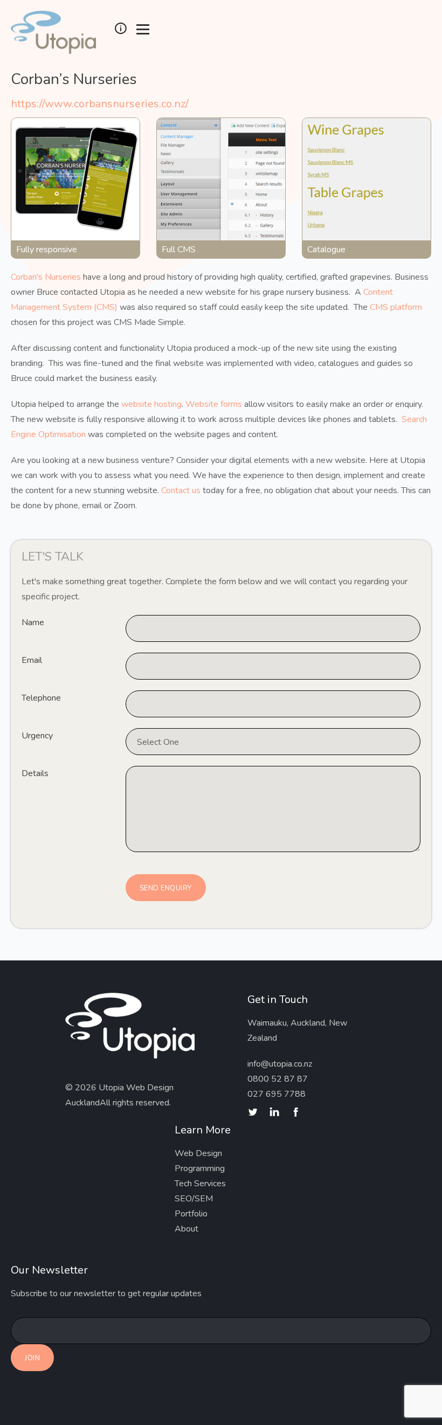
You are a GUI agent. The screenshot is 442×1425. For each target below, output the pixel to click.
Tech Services (200, 1183)
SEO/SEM (194, 1199)
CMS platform (396, 307)
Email (32, 660)
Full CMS (179, 249)
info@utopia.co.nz (279, 1064)
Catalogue (326, 249)
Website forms (213, 404)
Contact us (181, 490)
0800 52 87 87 (277, 1079)
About (186, 1229)
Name (33, 622)
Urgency (37, 736)
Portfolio (191, 1214)
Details (35, 773)
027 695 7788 (276, 1094)
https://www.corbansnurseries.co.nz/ (100, 103)
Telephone (41, 698)
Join (32, 1358)
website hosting (151, 404)
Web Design (198, 1153)
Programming (200, 1168)
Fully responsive (46, 249)
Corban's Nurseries (46, 277)
